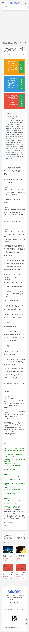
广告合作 (18, 609)
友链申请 (6, 609)
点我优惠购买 (21, 67)
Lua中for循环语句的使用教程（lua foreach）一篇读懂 (20, 574)
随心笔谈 (8, 42)
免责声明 (12, 609)
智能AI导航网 (15, 627)
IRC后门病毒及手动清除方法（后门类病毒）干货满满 (20, 556)
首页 (4, 42)
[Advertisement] (14, 26)
